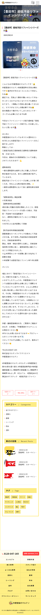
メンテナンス (9, 507)
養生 (17, 507)
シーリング (10, 422)
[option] (20, 55)
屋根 (7, 418)
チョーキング (9, 512)
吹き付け (26, 502)
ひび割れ (18, 502)
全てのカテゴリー (12, 410)
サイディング (9, 502)
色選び (29, 497)
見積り (18, 512)
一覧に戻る (20, 393)
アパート (22, 497)
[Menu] (37, 2)
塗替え (8, 414)
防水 (7, 426)
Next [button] (36, 55)
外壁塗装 (14, 497)
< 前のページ (7, 393)
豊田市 (7, 497)
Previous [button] (4, 55)
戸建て (23, 507)
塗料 (7, 430)
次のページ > (33, 393)
